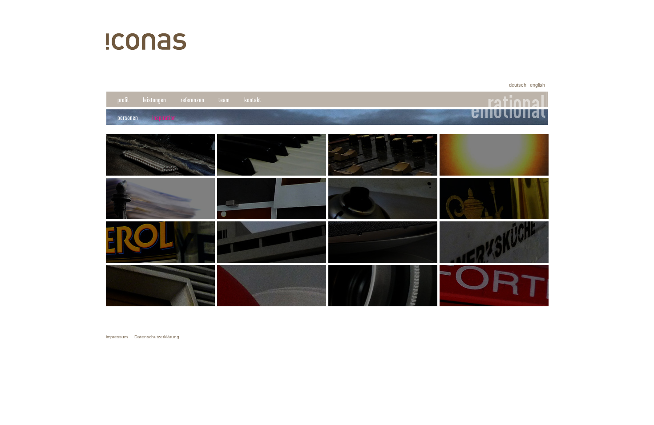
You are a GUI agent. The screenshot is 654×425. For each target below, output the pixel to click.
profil (123, 100)
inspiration (164, 117)
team (224, 100)
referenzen (192, 100)
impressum (117, 336)
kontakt (252, 100)
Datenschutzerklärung (156, 336)
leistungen (154, 100)
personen (127, 117)
